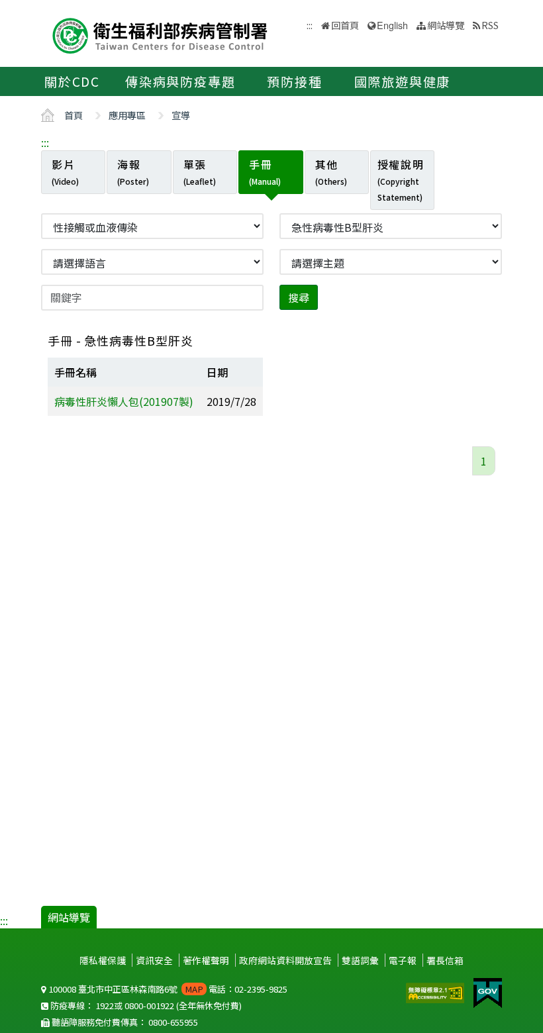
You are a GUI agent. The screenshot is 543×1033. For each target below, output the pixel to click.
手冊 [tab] (265, 171)
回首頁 (345, 25)
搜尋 (298, 297)
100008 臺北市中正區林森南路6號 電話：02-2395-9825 (166, 989)
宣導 (181, 115)
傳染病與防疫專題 (180, 81)
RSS (490, 25)
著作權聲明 (206, 960)
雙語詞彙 (360, 960)
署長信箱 (445, 960)
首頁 (73, 115)
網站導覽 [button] (445, 25)
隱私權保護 (102, 960)
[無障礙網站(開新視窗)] (436, 991)
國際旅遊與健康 (402, 81)
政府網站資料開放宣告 (285, 960)
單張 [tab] (199, 171)
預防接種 (294, 81)
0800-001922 (149, 1005)
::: (45, 142)
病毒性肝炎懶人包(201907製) (123, 401)
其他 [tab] (331, 171)
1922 (104, 1005)
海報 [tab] (133, 171)
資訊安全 (154, 960)
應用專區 (127, 115)
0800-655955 (173, 1022)
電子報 (403, 960)
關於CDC (72, 81)
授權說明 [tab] (400, 179)
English (392, 25)
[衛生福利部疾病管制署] (160, 34)
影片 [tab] (65, 171)
